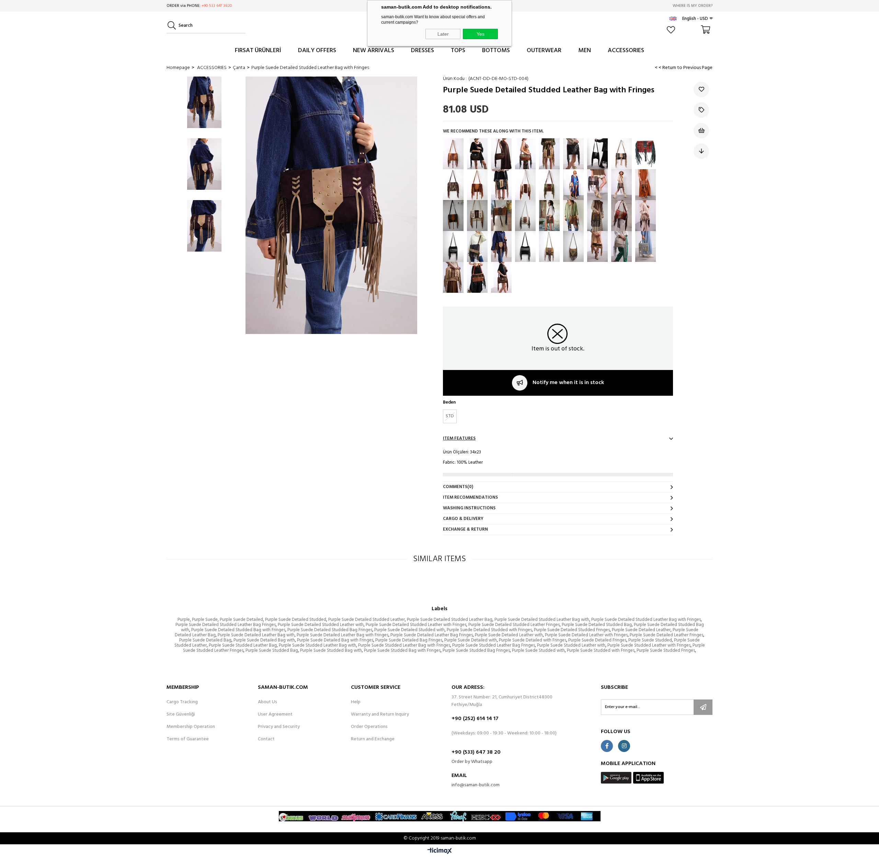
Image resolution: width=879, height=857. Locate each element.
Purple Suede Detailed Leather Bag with (256, 635)
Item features (459, 438)
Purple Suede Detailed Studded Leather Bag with (541, 619)
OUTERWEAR (544, 51)
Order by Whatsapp (472, 762)
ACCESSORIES (626, 51)
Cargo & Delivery (463, 518)
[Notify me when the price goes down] (701, 151)
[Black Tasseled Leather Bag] (573, 153)
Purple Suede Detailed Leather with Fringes (586, 635)
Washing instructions (469, 508)
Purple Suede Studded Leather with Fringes (648, 645)
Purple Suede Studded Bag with (331, 650)
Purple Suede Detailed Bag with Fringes (335, 640)
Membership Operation (191, 727)
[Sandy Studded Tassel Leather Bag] (525, 184)
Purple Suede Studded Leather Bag (243, 645)
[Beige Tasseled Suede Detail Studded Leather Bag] (597, 246)
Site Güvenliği (181, 714)
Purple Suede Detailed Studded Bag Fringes (329, 630)
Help (356, 702)
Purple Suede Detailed (241, 619)
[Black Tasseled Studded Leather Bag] (477, 153)
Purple (184, 619)
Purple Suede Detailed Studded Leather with (321, 624)
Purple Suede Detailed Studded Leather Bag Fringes (225, 624)
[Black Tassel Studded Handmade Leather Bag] (621, 153)
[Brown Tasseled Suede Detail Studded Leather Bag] (573, 215)
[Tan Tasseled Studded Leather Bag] (453, 277)
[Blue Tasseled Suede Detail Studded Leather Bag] (645, 246)
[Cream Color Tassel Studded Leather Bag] (477, 215)
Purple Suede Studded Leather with (571, 645)
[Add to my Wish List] (701, 130)
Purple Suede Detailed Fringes (597, 640)
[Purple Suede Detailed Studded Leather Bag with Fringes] (501, 246)
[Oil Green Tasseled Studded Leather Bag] (573, 246)
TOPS (458, 51)
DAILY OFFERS (317, 51)
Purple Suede (205, 619)
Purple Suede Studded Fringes (666, 650)
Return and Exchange (373, 739)
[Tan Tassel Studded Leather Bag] (501, 215)
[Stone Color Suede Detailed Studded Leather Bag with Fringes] (525, 215)
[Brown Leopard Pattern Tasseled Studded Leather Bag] (621, 184)
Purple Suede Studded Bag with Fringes (402, 650)
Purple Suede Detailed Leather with (509, 635)
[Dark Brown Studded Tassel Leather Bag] (645, 153)
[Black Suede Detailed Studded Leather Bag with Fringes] (525, 246)
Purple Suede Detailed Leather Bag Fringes (431, 635)
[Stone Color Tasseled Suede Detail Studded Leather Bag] (621, 246)
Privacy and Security (279, 727)
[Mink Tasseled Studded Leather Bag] (573, 184)
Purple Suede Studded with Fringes (601, 650)
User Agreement (275, 714)
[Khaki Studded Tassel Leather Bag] (549, 184)
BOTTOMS (496, 51)
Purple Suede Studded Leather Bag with (317, 645)
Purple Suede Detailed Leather (641, 630)
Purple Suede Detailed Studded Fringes (572, 630)
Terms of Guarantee (188, 739)
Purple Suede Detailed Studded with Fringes (489, 630)
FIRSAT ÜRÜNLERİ (258, 51)
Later (443, 34)
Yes (480, 34)
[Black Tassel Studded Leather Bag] (453, 215)
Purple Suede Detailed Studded (295, 619)
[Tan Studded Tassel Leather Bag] (453, 153)
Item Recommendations (470, 497)
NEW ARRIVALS (373, 51)
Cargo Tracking (182, 702)
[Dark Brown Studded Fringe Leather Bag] (549, 215)
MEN (584, 51)
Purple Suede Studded (650, 640)
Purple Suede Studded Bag (272, 650)
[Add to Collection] (701, 110)
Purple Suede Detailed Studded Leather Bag (449, 619)
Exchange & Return (465, 529)
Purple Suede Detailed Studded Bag (597, 624)
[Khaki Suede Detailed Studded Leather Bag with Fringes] (549, 246)
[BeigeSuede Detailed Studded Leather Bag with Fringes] (645, 215)
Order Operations (369, 727)
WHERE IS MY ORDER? (692, 5)
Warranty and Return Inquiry (380, 714)
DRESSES (422, 51)
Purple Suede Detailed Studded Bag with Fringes (238, 630)
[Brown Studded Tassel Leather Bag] (525, 153)
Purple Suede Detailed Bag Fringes (408, 640)
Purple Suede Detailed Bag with (264, 640)
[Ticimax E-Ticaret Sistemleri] (439, 851)
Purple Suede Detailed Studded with (409, 630)
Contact (266, 739)
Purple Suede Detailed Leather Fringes (666, 635)
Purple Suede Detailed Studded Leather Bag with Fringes (646, 619)
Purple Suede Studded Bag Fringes (476, 650)
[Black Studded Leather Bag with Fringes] (453, 246)
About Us (267, 702)
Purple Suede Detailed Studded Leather (366, 619)
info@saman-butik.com (476, 785)
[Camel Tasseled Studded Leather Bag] (549, 153)
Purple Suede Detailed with (470, 640)
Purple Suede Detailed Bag (205, 640)
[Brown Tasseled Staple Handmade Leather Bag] (621, 215)
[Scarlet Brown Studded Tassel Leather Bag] (477, 184)
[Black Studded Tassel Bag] (597, 153)
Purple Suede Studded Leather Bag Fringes (493, 645)
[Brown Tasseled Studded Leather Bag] (501, 153)
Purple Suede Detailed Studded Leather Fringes (514, 624)
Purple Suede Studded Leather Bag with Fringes (404, 645)
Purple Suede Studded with (538, 650)
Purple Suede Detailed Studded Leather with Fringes (416, 624)
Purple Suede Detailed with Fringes (532, 640)
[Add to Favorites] (701, 89)
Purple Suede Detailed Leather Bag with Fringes (342, 635)
